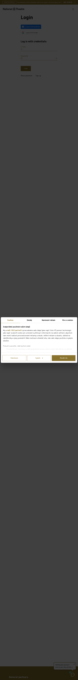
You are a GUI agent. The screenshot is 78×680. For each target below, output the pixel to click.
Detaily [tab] (29, 320)
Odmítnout (14, 358)
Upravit (37, 358)
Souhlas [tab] (10, 320)
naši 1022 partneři (14, 330)
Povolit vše (63, 358)
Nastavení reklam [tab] (48, 320)
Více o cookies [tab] (67, 320)
